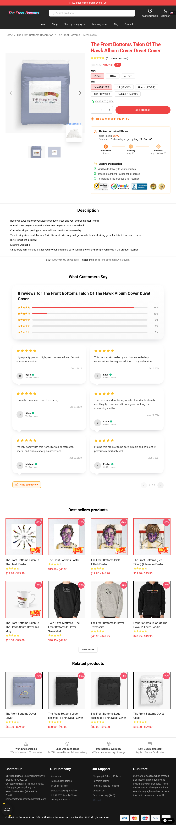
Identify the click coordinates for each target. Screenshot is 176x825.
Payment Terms (101, 781)
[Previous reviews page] (144, 485)
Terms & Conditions (61, 781)
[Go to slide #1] (36, 152)
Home (9, 35)
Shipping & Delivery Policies (107, 776)
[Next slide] (80, 93)
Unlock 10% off (7, 810)
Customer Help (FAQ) (104, 795)
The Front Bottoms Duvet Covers (77, 35)
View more (88, 649)
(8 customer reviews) (117, 58)
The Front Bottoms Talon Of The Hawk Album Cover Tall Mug (22, 627)
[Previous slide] (10, 93)
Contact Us (98, 790)
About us (56, 776)
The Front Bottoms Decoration (35, 35)
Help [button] (170, 820)
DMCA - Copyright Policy (64, 790)
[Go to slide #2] (54, 152)
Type (93, 70)
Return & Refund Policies (106, 785)
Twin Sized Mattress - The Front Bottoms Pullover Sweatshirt (64, 627)
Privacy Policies (59, 785)
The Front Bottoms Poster (63, 560)
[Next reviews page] (160, 485)
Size (93, 81)
